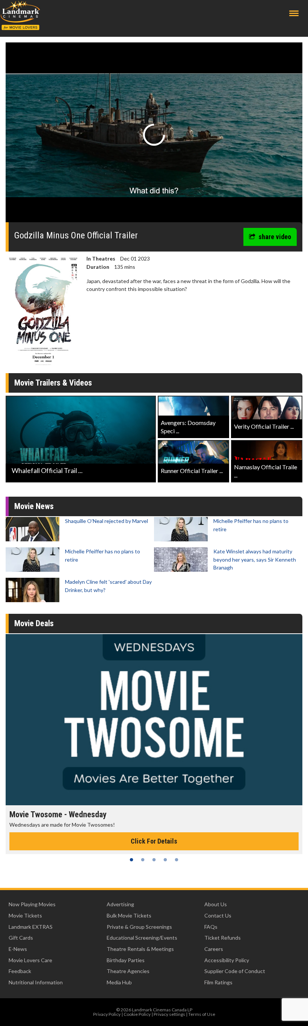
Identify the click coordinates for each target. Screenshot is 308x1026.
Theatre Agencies (128, 971)
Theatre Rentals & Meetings (140, 949)
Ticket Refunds (222, 937)
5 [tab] (176, 859)
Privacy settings (169, 1014)
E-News (18, 949)
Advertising (120, 904)
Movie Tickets (25, 915)
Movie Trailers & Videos (53, 382)
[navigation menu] (294, 13)
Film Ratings (218, 982)
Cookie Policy (137, 1014)
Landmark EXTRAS (31, 927)
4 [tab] (165, 859)
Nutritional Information (36, 982)
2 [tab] (142, 859)
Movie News (34, 506)
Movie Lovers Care (30, 960)
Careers (213, 949)
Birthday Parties (126, 960)
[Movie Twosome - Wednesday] (154, 719)
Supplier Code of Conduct (234, 971)
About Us (215, 904)
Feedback (20, 971)
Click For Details (154, 841)
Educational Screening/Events (142, 937)
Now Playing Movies (32, 904)
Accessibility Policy (226, 960)
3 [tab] (154, 859)
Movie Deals (34, 623)
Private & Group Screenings (139, 927)
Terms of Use (201, 1014)
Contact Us (217, 915)
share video (274, 237)
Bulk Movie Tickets (129, 915)
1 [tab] (131, 859)
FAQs (210, 927)
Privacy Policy (107, 1014)
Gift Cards (21, 937)
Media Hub (119, 982)
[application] (154, 135)
